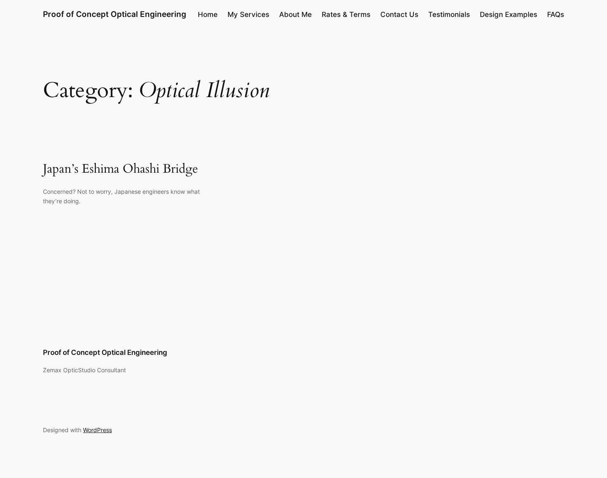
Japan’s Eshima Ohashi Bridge (120, 169)
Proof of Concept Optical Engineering (114, 14)
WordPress (97, 429)
